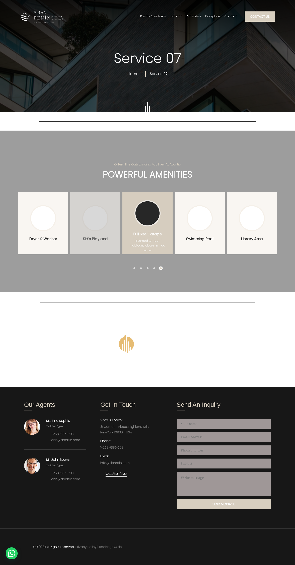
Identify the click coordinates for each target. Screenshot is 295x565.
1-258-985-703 (62, 434)
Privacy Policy (86, 547)
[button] (134, 268)
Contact (230, 16)
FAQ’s (195, 367)
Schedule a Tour (221, 367)
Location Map (116, 473)
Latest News (148, 367)
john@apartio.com (65, 440)
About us (87, 367)
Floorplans (212, 16)
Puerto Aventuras (153, 16)
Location (176, 16)
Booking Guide (110, 547)
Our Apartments (116, 367)
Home (134, 73)
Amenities (193, 16)
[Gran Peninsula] (41, 17)
